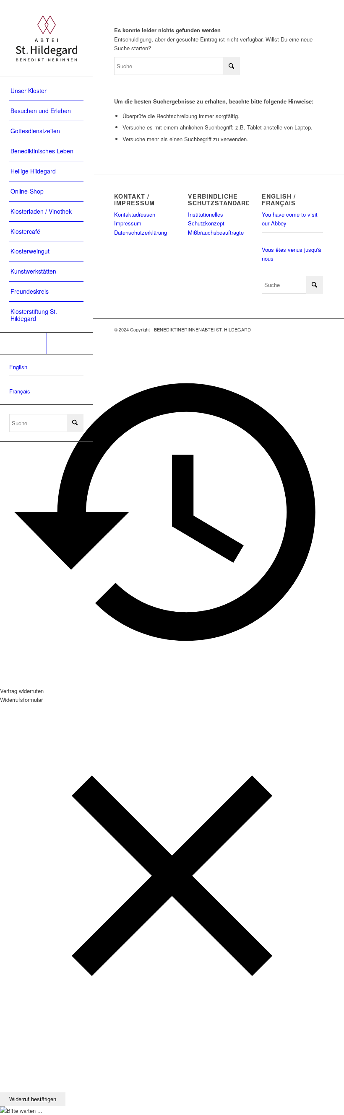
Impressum (127, 223)
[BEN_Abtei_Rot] (46, 38)
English (18, 367)
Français (19, 391)
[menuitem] (46, 91)
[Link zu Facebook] (23, 343)
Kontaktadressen (134, 214)
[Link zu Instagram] (70, 343)
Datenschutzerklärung (140, 232)
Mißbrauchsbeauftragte (216, 232)
